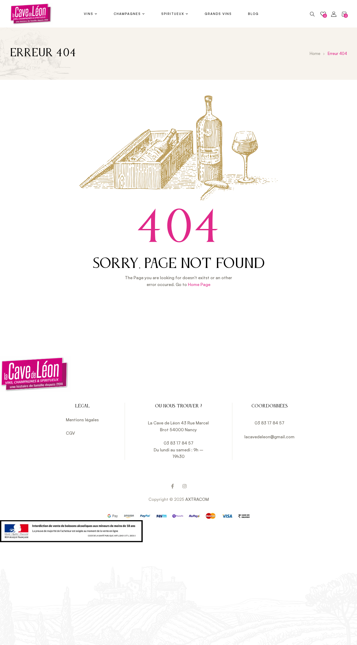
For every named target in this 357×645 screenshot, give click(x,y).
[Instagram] (184, 486)
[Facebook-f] (172, 486)
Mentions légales (82, 419)
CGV (70, 433)
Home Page (199, 284)
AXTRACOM (197, 499)
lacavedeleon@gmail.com (269, 436)
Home (314, 53)
